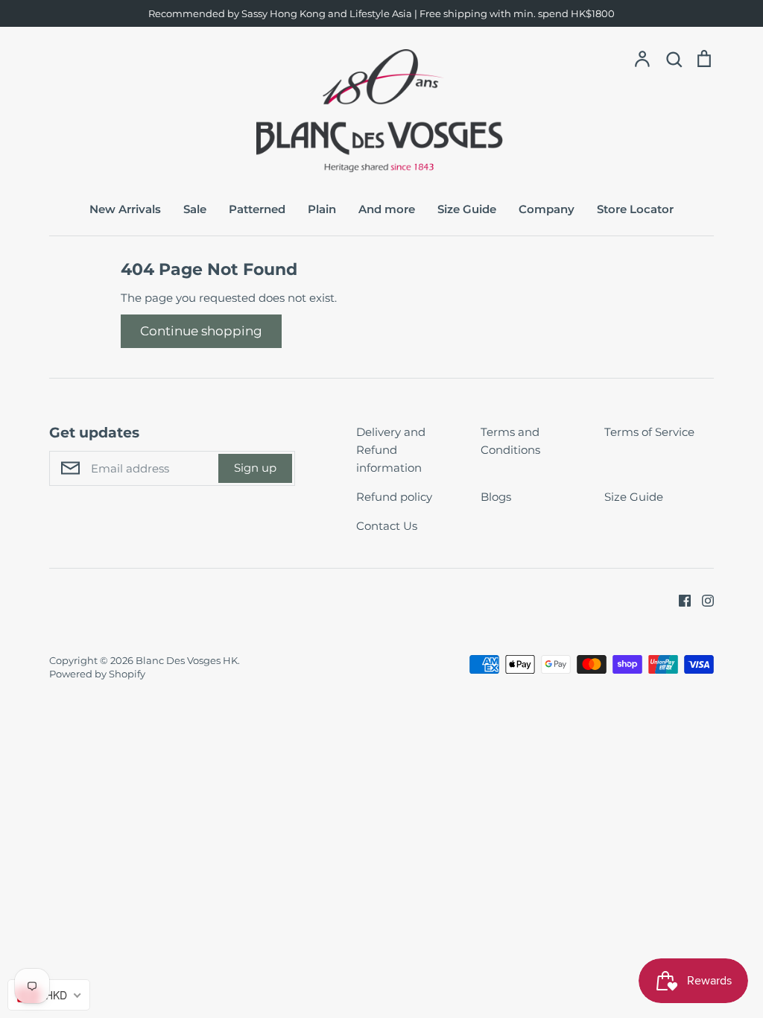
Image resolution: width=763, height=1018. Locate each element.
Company (546, 209)
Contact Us (386, 526)
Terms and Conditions (510, 441)
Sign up (255, 468)
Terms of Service (649, 432)
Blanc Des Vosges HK (187, 660)
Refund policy (394, 497)
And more (386, 209)
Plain (322, 209)
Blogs (496, 497)
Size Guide (466, 209)
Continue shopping (201, 330)
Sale (194, 209)
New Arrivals (125, 209)
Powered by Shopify (97, 674)
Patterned (257, 209)
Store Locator (635, 209)
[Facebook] (679, 599)
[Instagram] (702, 599)
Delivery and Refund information (390, 450)
